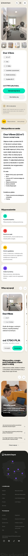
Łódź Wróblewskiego (20, 498)
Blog (16, 532)
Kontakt (4, 515)
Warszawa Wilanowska (20, 494)
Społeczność (5, 522)
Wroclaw (4, 505)
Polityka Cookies (19, 522)
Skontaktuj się (14, 97)
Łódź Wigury (18, 501)
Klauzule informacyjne (20, 519)
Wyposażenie (11, 121)
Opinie (3, 526)
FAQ (3, 530)
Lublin (3, 498)
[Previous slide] (20, 288)
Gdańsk (4, 490)
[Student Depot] (9, 454)
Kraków (4, 494)
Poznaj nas (4, 519)
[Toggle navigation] (25, 3)
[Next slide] (25, 288)
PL (17, 3)
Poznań (4, 501)
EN (20, 3)
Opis (4, 121)
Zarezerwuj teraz (14, 91)
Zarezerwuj (17, 348)
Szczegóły (7, 348)
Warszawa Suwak (19, 490)
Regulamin (17, 515)
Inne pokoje (20, 121)
